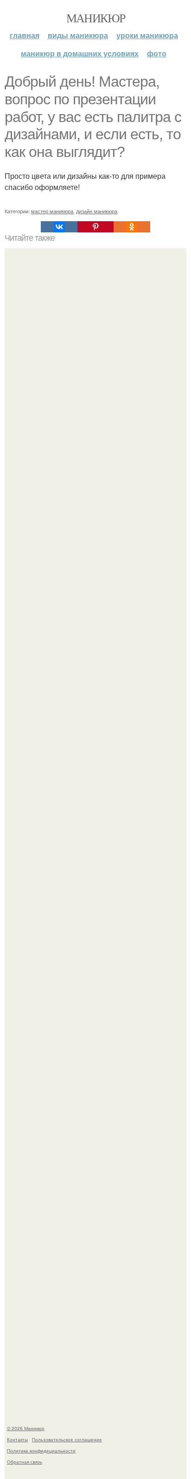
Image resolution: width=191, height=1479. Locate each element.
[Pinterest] (95, 226)
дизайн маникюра (96, 211)
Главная (24, 35)
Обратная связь (24, 1462)
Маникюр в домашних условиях (80, 53)
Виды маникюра (78, 35)
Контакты (17, 1439)
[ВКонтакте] (59, 226)
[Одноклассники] (132, 226)
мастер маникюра (52, 211)
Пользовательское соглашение (67, 1439)
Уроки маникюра (147, 35)
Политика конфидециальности (41, 1450)
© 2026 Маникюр (26, 1428)
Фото (156, 53)
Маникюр (95, 18)
